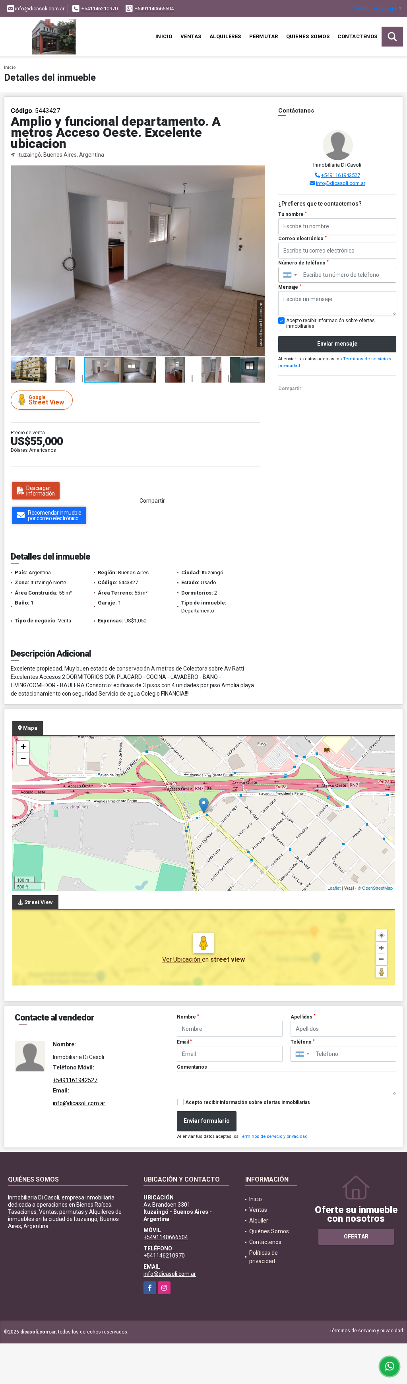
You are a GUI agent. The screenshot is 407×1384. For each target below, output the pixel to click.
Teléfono (303, 1042)
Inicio (163, 36)
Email (184, 1042)
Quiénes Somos (308, 36)
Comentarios (192, 1067)
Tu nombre (292, 214)
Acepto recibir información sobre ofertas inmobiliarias (247, 1102)
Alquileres (225, 36)
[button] (258, 172)
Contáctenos (357, 36)
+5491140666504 (154, 9)
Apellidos (303, 1017)
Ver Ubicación (182, 959)
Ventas (191, 36)
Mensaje (289, 287)
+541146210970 (99, 9)
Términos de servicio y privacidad (274, 1136)
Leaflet (334, 887)
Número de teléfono (303, 263)
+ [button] (23, 747)
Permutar (263, 36)
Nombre (188, 1017)
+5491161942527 (340, 175)
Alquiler (258, 1220)
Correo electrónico (302, 238)
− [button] (23, 759)
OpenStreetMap (377, 887)
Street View (46, 400)
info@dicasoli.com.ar (340, 183)
